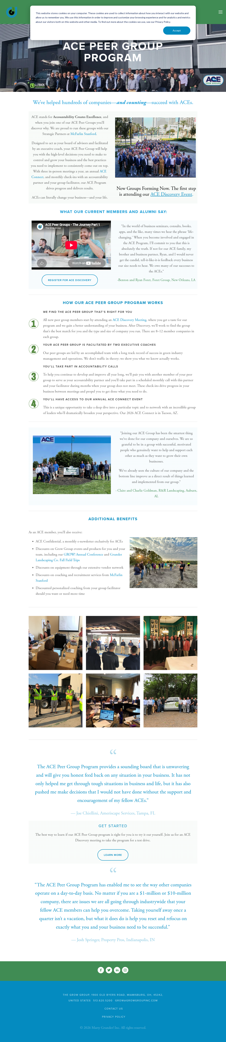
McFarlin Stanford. (83, 134)
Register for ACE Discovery (69, 280)
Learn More (113, 855)
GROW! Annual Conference (83, 554)
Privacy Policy (114, 1016)
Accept (177, 30)
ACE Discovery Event (171, 194)
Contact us (114, 1008)
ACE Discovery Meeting (129, 320)
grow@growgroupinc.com (136, 1000)
